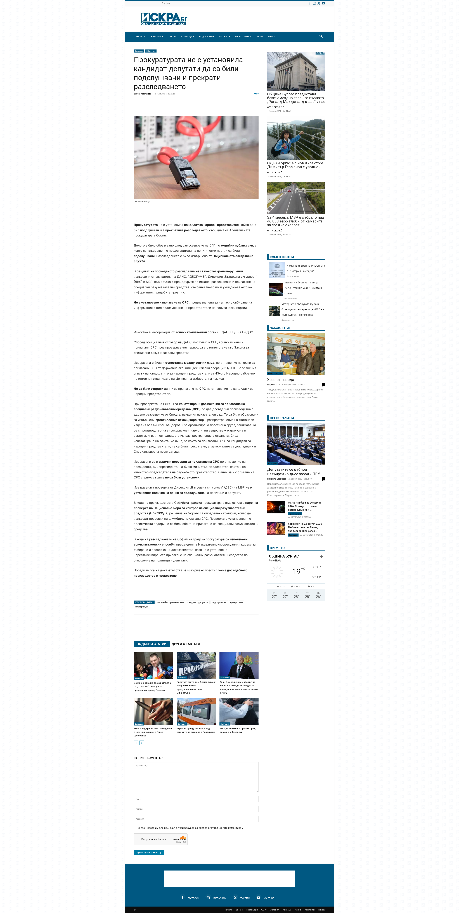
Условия (274, 909)
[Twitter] (319, 3)
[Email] (190, 107)
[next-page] (141, 743)
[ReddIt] (181, 107)
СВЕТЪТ (172, 36)
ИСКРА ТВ (224, 36)
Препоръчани (295, 514)
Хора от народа (280, 380)
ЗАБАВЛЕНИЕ (280, 328)
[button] (321, 36)
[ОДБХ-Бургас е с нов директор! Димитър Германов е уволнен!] (296, 138)
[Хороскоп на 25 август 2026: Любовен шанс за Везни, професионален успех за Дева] (276, 528)
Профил (166, 3)
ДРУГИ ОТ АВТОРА (185, 644)
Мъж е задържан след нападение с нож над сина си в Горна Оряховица (153, 732)
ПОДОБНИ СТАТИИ (152, 644)
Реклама (287, 909)
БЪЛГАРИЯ (157, 36)
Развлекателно (275, 373)
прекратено (236, 602)
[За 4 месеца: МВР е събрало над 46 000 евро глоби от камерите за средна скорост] (296, 198)
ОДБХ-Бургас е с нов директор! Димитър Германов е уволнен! (295, 165)
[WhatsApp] (199, 107)
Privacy (321, 909)
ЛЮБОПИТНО (243, 36)
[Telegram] (217, 107)
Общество (150, 51)
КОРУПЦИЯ (187, 36)
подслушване (219, 602)
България (139, 51)
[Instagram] (314, 3)
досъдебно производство (170, 602)
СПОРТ (259, 36)
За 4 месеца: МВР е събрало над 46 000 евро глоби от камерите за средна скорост (295, 221)
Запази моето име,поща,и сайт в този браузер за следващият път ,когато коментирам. (191, 827)
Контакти (310, 909)
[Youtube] (323, 3)
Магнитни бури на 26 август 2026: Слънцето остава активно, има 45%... (304, 506)
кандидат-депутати (198, 602)
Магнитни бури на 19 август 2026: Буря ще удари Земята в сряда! (303, 288)
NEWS (271, 36)
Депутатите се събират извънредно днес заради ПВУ (293, 471)
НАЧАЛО (141, 36)
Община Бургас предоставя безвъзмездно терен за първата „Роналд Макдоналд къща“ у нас (296, 98)
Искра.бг (271, 384)
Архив (298, 909)
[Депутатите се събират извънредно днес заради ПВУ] (296, 444)
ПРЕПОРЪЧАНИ (282, 418)
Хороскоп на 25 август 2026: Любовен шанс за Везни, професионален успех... (305, 527)
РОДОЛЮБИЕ (206, 36)
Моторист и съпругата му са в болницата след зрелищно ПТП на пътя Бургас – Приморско (302, 309)
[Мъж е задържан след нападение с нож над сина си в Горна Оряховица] (153, 711)
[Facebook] (310, 3)
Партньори (252, 909)
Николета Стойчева (276, 478)
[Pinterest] (226, 107)
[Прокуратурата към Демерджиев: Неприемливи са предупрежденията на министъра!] (196, 665)
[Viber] (208, 107)
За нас (239, 909)
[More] (244, 107)
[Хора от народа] (296, 354)
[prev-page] (136, 743)
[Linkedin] (172, 107)
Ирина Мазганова (142, 93)
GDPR (264, 909)
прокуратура (141, 606)
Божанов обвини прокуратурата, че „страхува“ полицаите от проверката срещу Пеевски (152, 686)
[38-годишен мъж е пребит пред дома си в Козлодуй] (239, 711)
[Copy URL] (235, 107)
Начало (228, 909)
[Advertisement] (196, 213)
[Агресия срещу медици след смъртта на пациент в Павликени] (196, 711)
